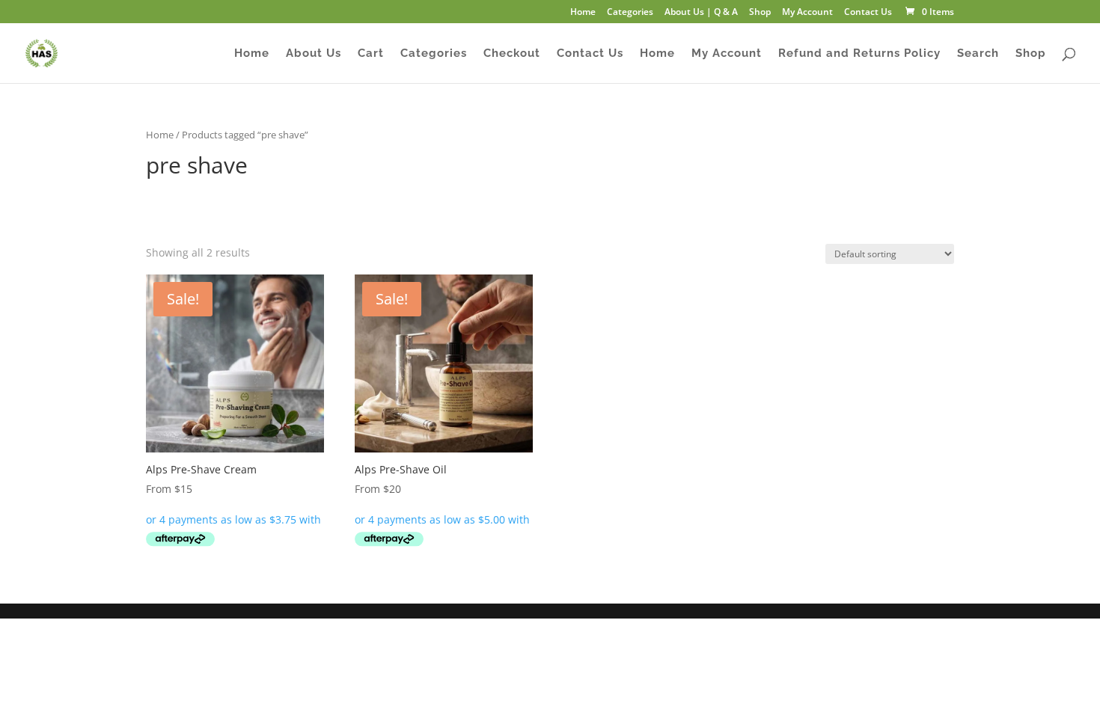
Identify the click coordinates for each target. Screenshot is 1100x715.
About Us (313, 54)
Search (978, 54)
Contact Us (868, 12)
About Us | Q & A (701, 12)
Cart (371, 54)
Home (583, 12)
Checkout (511, 54)
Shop (760, 12)
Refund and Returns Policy (859, 54)
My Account (807, 12)
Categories (630, 12)
